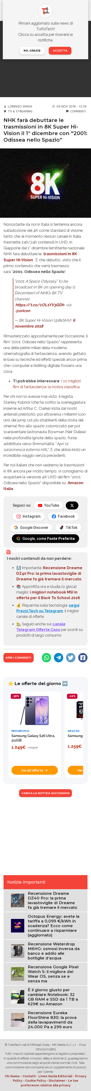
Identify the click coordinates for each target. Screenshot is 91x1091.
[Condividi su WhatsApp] (46, 657)
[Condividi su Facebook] (83, 657)
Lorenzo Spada (20, 106)
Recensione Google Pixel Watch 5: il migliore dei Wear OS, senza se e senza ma (53, 974)
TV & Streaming (20, 111)
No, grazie (32, 50)
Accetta (60, 50)
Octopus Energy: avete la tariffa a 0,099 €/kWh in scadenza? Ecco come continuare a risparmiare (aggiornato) (53, 925)
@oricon (22, 310)
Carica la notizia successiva (45, 793)
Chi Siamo (12, 1076)
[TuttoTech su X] (72, 505)
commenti (78, 111)
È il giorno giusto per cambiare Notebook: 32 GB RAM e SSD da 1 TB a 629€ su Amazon (53, 997)
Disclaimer (57, 1080)
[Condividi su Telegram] (58, 657)
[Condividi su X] (70, 657)
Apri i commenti (18, 657)
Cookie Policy (35, 1080)
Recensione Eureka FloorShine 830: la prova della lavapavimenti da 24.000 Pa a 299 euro (52, 1019)
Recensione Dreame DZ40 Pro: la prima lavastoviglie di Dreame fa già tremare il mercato (49, 573)
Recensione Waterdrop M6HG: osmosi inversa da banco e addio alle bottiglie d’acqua (54, 951)
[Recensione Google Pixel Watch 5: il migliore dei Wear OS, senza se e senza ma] (17, 973)
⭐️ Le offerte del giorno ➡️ (38, 683)
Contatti (29, 1076)
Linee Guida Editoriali (55, 1076)
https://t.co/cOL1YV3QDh (39, 304)
